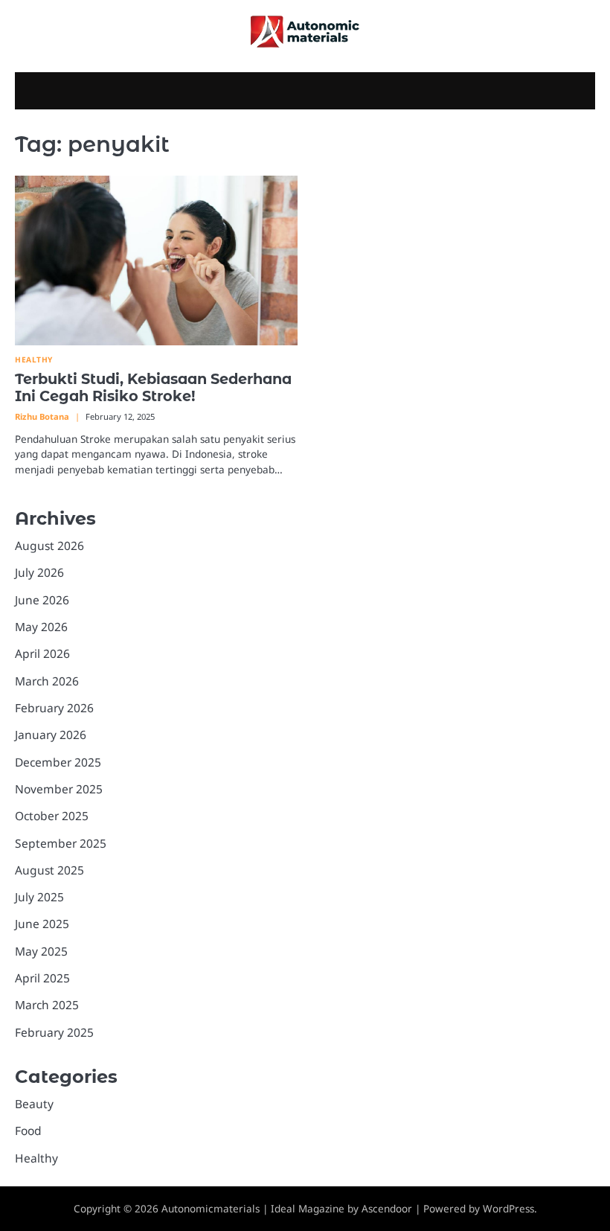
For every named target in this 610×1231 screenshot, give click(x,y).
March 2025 (47, 1005)
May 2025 (41, 951)
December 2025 (58, 762)
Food (28, 1130)
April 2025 (42, 978)
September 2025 (60, 843)
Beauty (34, 1104)
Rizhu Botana (42, 416)
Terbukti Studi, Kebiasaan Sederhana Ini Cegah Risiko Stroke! (153, 387)
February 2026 (54, 708)
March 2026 (47, 681)
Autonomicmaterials (210, 1208)
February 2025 (54, 1032)
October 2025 (52, 816)
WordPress (508, 1208)
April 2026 (42, 653)
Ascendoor (387, 1208)
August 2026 (49, 545)
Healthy (34, 360)
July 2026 (39, 572)
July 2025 (39, 897)
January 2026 (50, 734)
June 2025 (42, 923)
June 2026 (42, 600)
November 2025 (59, 789)
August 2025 (49, 870)
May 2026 (41, 626)
